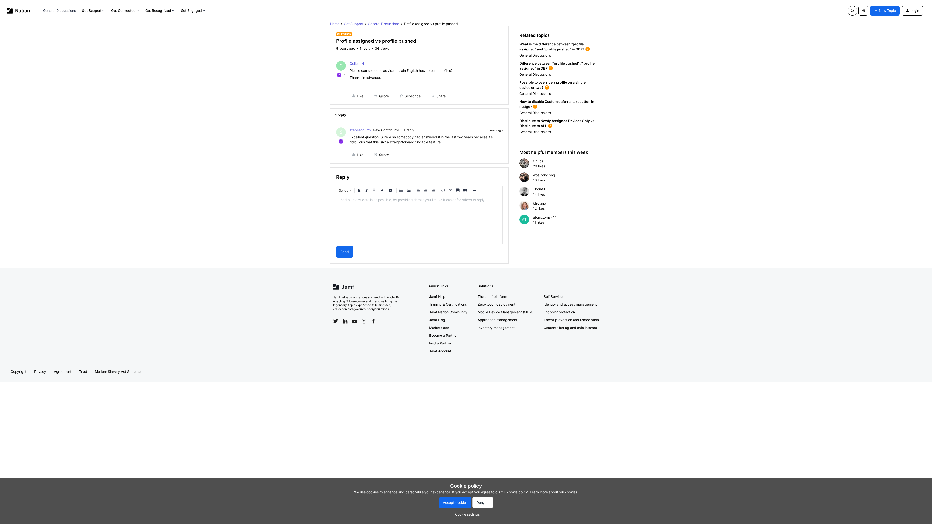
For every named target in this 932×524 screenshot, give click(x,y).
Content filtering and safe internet (570, 328)
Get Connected (123, 10)
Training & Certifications (448, 304)
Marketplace (439, 328)
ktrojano (539, 203)
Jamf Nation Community (448, 312)
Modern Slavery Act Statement (119, 371)
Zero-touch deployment (496, 304)
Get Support (91, 10)
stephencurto (360, 130)
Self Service (553, 297)
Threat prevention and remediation (571, 320)
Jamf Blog (437, 320)
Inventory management (496, 328)
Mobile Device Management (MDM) (505, 312)
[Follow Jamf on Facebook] (373, 321)
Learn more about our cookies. (554, 492)
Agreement (62, 371)
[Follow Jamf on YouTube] (354, 321)
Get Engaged (191, 10)
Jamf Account (440, 351)
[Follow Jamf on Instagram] (364, 321)
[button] (885, 11)
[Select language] (863, 11)
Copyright (18, 371)
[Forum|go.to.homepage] (18, 11)
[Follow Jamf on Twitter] (335, 321)
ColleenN (357, 63)
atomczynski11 (545, 217)
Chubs (538, 161)
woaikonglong (544, 175)
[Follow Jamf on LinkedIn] (345, 321)
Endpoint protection (559, 312)
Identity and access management (570, 304)
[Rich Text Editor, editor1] (419, 219)
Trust (83, 371)
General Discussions (59, 10)
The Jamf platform (492, 297)
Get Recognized (158, 10)
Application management (497, 320)
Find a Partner (440, 343)
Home (334, 24)
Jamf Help (437, 297)
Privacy (40, 371)
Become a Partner (443, 335)
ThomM (539, 189)
